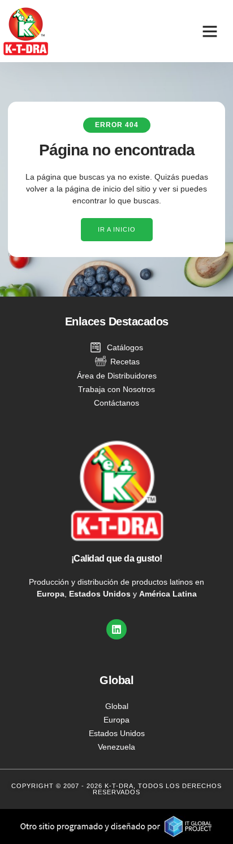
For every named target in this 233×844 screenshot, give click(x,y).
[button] (210, 31)
